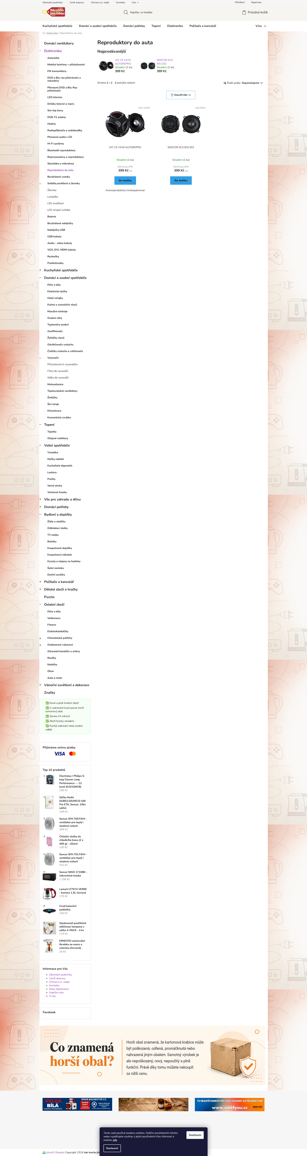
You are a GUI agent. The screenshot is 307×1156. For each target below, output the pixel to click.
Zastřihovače (55, 331)
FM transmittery (56, 71)
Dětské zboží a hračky (61, 589)
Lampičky (52, 197)
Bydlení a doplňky (58, 514)
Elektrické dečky (57, 291)
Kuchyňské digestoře (59, 465)
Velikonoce (53, 618)
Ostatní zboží (54, 604)
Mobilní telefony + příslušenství (66, 64)
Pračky (51, 479)
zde (115, 1140)
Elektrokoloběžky (57, 631)
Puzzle (49, 597)
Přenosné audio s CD (59, 137)
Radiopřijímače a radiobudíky (64, 130)
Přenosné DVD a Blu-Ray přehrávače (62, 89)
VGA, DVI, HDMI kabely (61, 250)
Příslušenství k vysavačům (62, 364)
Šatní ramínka (55, 568)
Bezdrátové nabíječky (60, 223)
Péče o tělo (54, 285)
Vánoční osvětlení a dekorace (66, 685)
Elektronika (53, 51)
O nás (52, 996)
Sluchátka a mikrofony (60, 163)
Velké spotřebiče (57, 445)
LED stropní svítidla (58, 210)
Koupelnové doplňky (59, 548)
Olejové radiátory (57, 438)
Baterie (51, 216)
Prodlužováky (55, 263)
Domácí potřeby (56, 507)
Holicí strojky (55, 298)
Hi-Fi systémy (55, 143)
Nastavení (112, 1148)
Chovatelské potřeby (59, 638)
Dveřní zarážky (56, 574)
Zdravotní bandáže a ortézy (63, 651)
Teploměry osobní (58, 324)
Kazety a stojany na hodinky (63, 561)
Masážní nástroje (57, 311)
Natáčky (52, 664)
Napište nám (56, 992)
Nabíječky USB (56, 230)
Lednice (52, 472)
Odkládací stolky (57, 528)
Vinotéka (52, 452)
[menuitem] (57, 25)
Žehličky (52, 397)
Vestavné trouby (57, 492)
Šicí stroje (53, 404)
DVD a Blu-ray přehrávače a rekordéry (64, 79)
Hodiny (51, 124)
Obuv (50, 671)
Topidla (51, 431)
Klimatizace (54, 411)
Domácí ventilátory (59, 43)
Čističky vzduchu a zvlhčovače (65, 351)
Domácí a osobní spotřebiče (65, 278)
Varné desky (54, 485)
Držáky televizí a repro (60, 104)
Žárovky (51, 190)
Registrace (256, 2)
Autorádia (53, 58)
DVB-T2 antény (56, 117)
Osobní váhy (54, 318)
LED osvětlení (55, 203)
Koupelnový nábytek (59, 555)
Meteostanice (55, 384)
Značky (49, 692)
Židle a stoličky (56, 521)
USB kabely (54, 236)
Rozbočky (53, 256)
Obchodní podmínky (53, 2)
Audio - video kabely (59, 243)
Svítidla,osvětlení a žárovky (63, 183)
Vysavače (53, 358)
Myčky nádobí (55, 459)
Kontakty (120, 2)
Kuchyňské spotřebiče (61, 270)
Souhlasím (195, 1135)
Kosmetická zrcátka (59, 417)
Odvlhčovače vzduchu (60, 344)
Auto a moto (54, 678)
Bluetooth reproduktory (61, 150)
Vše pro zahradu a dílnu (62, 499)
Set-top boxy (55, 110)
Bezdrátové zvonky (58, 177)
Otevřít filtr (181, 95)
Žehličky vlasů (55, 338)
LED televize (54, 97)
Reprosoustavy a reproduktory (65, 157)
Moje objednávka (59, 989)
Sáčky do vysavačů (57, 377)
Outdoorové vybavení (60, 645)
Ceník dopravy (77, 2)
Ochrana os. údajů (100, 2)
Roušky (51, 658)
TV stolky (53, 535)
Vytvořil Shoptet (54, 1152)
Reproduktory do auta (60, 170)
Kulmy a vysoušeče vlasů (62, 304)
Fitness (51, 625)
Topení (49, 424)
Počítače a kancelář (59, 582)
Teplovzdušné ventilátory (62, 391)
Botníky (51, 541)
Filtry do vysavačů (57, 371)
